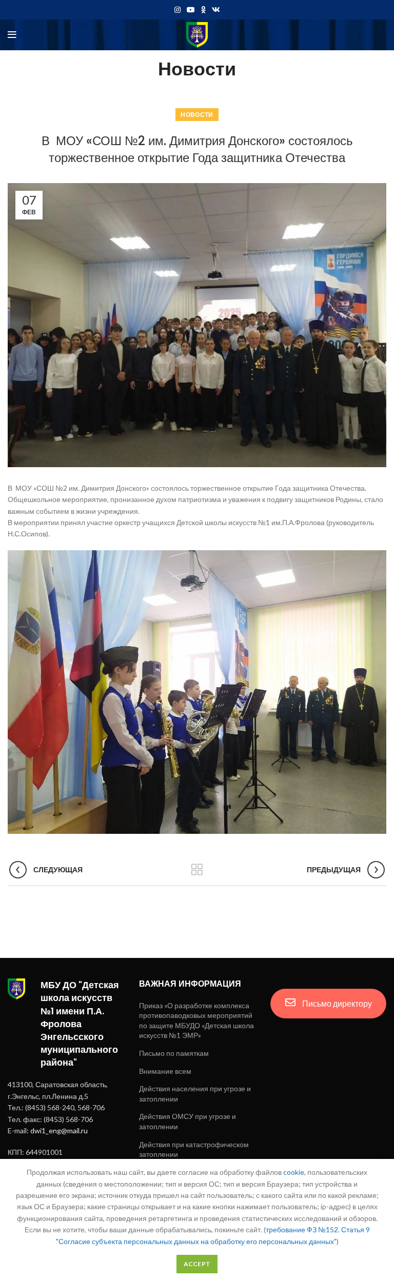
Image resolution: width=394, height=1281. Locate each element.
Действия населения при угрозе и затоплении (195, 1093)
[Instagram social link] (177, 9)
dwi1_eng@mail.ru (59, 1130)
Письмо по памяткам (174, 1053)
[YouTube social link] (191, 9)
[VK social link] (216, 9)
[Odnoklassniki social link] (203, 9)
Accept (197, 1264)
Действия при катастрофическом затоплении (194, 1149)
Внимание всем (165, 1071)
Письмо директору (336, 1003)
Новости (197, 114)
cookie (293, 1172)
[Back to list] (197, 869)
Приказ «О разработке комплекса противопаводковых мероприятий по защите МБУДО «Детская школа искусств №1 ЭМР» (196, 1020)
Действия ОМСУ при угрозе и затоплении (187, 1121)
